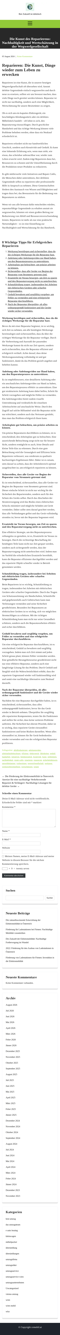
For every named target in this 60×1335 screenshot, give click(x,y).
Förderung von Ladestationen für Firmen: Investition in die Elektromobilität (30, 959)
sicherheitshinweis (50, 760)
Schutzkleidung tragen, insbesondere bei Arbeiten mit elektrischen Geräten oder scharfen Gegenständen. (32, 287)
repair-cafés (18, 760)
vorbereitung (21, 763)
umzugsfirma (11, 1259)
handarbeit (6, 757)
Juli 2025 (10, 1080)
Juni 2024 (10, 1155)
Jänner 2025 (11, 1115)
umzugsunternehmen (15, 1282)
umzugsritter (11, 1265)
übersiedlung (11, 1248)
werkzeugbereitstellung (11, 767)
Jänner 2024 (11, 1184)
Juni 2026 (10, 1016)
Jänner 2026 (11, 1045)
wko (8, 1311)
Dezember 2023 (13, 1190)
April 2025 (10, 1097)
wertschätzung (27, 767)
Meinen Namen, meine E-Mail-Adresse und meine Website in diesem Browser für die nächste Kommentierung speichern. (28, 860)
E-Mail (6, 839)
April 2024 (10, 1167)
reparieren (29, 760)
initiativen (15, 757)
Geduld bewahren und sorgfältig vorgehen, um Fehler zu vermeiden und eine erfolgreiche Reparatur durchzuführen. (31, 297)
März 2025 (10, 1103)
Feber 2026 (11, 1039)
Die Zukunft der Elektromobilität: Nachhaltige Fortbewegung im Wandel (26, 941)
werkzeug (48, 763)
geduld (52, 753)
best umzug (11, 1219)
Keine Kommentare (25, 56)
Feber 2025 (11, 1109)
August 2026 (11, 1005)
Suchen (10, 890)
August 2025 (11, 1074)
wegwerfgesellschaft (36, 763)
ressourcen (38, 760)
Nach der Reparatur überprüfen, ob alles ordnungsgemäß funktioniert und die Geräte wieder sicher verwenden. (29, 307)
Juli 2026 (10, 1010)
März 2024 (10, 1173)
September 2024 (13, 1138)
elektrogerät (34, 753)
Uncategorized (12, 1288)
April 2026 (10, 1028)
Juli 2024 (10, 1149)
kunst (44, 757)
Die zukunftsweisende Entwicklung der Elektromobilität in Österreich (23, 922)
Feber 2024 (11, 1178)
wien (8, 1300)
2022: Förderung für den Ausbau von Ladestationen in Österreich (30, 950)
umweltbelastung (8, 763)
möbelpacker (11, 1242)
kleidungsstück (26, 757)
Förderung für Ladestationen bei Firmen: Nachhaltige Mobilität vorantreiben (29, 931)
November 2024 (13, 1126)
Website (6, 848)
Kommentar (8, 807)
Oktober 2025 (12, 1063)
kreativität (37, 757)
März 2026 (10, 1034)
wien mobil (11, 1306)
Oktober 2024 (12, 1132)
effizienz (25, 753)
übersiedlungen (12, 1253)
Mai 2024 (10, 1161)
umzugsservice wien (15, 1277)
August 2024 (11, 1144)
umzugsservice (12, 1271)
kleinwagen (11, 1236)
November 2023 (13, 1196)
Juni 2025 (10, 1086)
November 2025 (13, 1057)
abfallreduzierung (20, 750)
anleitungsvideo (35, 750)
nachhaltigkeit (7, 760)
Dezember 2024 (13, 1121)
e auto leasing (12, 1230)
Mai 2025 (10, 1092)
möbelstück (52, 757)
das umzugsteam (13, 1224)
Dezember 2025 (13, 1051)
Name (6, 831)
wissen (36, 767)
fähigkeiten (44, 753)
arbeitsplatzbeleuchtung (11, 753)
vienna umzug (12, 1294)
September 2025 (13, 1068)
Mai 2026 (10, 1022)
